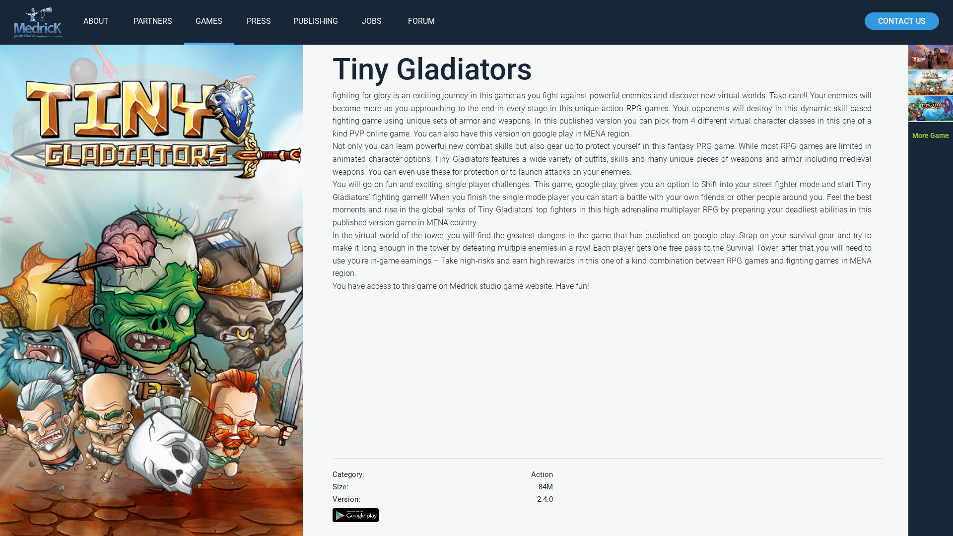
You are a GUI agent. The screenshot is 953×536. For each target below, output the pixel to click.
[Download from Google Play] (356, 519)
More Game (930, 135)
